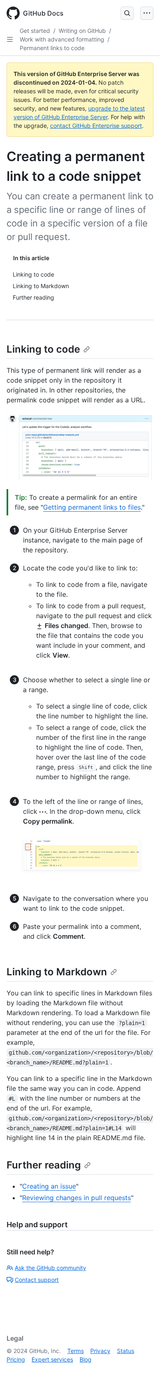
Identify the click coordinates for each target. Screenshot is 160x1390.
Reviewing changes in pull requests (76, 1198)
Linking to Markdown (57, 972)
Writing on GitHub (82, 30)
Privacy (100, 1350)
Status (125, 1350)
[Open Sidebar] (9, 39)
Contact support (37, 1279)
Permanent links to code (52, 47)
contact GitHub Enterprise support (96, 125)
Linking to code (43, 349)
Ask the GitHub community (50, 1267)
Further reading (44, 1165)
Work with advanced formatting (62, 39)
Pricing (16, 1359)
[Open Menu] (146, 13)
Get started (35, 30)
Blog (85, 1359)
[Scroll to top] (142, 1372)
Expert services (52, 1359)
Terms (75, 1350)
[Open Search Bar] (127, 13)
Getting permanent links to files (92, 507)
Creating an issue (49, 1186)
